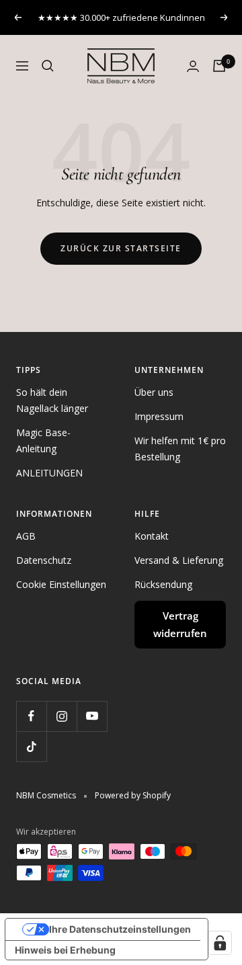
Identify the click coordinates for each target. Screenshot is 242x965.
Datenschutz (43, 560)
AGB (26, 536)
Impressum (159, 416)
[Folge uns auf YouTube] (92, 716)
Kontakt (151, 536)
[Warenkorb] (219, 66)
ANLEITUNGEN (49, 472)
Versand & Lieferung (178, 560)
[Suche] (48, 66)
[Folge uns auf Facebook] (31, 716)
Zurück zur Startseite (121, 248)
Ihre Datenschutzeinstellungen (120, 929)
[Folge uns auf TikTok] (31, 746)
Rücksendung (163, 584)
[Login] (193, 66)
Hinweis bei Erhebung (65, 950)
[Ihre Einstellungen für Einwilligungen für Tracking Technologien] (219, 942)
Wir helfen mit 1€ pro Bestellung (180, 448)
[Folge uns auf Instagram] (61, 716)
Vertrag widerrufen (180, 624)
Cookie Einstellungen (61, 584)
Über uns (153, 392)
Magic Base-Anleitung (43, 440)
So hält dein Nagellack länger (52, 400)
